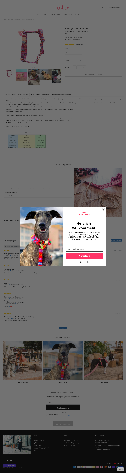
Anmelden (84, 255)
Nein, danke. (84, 262)
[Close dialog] (103, 209)
